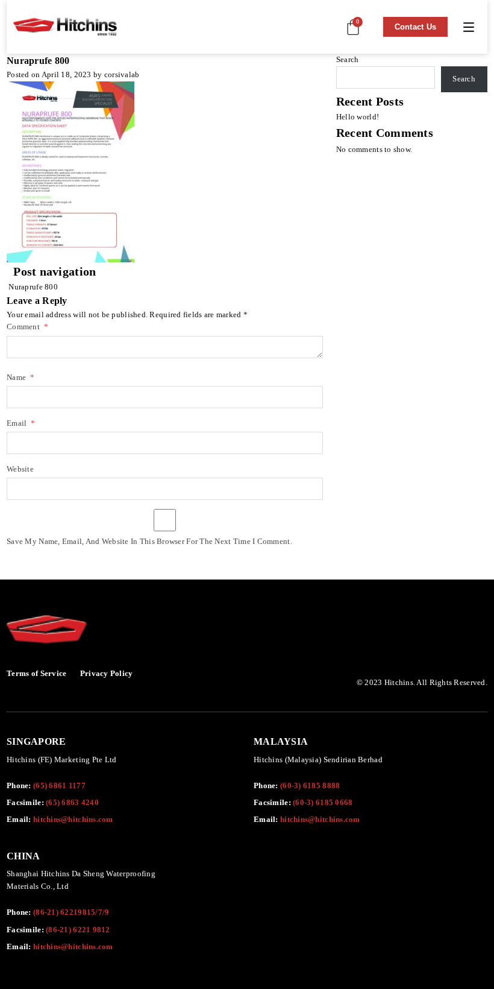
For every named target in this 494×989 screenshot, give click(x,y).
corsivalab (122, 74)
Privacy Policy (106, 673)
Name (20, 378)
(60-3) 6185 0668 (322, 802)
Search (347, 59)
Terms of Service (36, 673)
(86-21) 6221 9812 (78, 929)
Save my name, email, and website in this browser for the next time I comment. (149, 542)
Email (21, 424)
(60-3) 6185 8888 (310, 785)
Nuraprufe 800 (32, 286)
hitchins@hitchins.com (73, 819)
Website (20, 469)
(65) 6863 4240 (72, 802)
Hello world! (357, 116)
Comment (27, 327)
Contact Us (416, 26)
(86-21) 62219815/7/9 (71, 912)
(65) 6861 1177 (59, 785)
